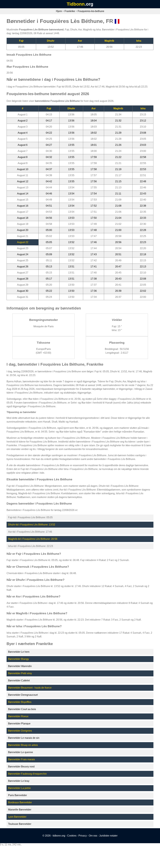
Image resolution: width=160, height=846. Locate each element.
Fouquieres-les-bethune (91, 11)
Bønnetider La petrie (19, 788)
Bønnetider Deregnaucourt (23, 695)
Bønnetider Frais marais (21, 759)
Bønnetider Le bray (18, 781)
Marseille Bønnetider (19, 809)
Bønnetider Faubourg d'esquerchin (27, 773)
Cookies (71, 835)
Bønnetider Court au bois (22, 709)
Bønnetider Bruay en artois (23, 745)
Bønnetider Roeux (18, 716)
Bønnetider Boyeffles (19, 702)
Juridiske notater (108, 835)
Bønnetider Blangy (18, 659)
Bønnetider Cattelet (19, 680)
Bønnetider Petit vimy (20, 673)
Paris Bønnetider (17, 795)
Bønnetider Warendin (20, 666)
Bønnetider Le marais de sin (23, 738)
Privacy (82, 835)
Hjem (59, 11)
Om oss (93, 835)
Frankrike (70, 11)
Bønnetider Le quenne (20, 752)
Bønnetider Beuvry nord (21, 766)
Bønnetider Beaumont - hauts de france (30, 687)
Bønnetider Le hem (18, 651)
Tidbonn (76, 4)
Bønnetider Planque (19, 723)
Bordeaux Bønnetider (20, 802)
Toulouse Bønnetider (19, 824)
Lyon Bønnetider (17, 816)
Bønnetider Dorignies (20, 730)
